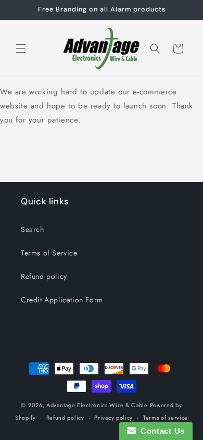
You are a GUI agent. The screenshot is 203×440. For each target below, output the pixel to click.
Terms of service (165, 417)
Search (32, 229)
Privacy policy (113, 417)
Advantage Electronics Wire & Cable (98, 405)
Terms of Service (49, 253)
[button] (20, 48)
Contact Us (160, 430)
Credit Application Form (62, 300)
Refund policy (44, 276)
